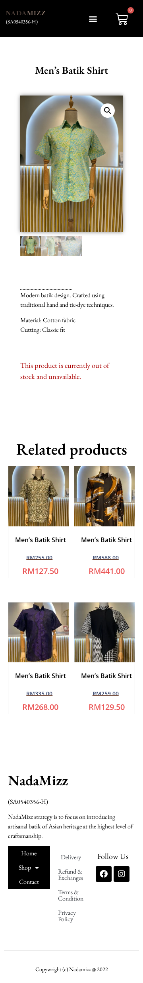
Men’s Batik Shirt (40, 539)
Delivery (71, 857)
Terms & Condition (70, 895)
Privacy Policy (67, 915)
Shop (25, 867)
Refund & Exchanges (70, 874)
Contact (29, 882)
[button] (92, 18)
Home (29, 853)
